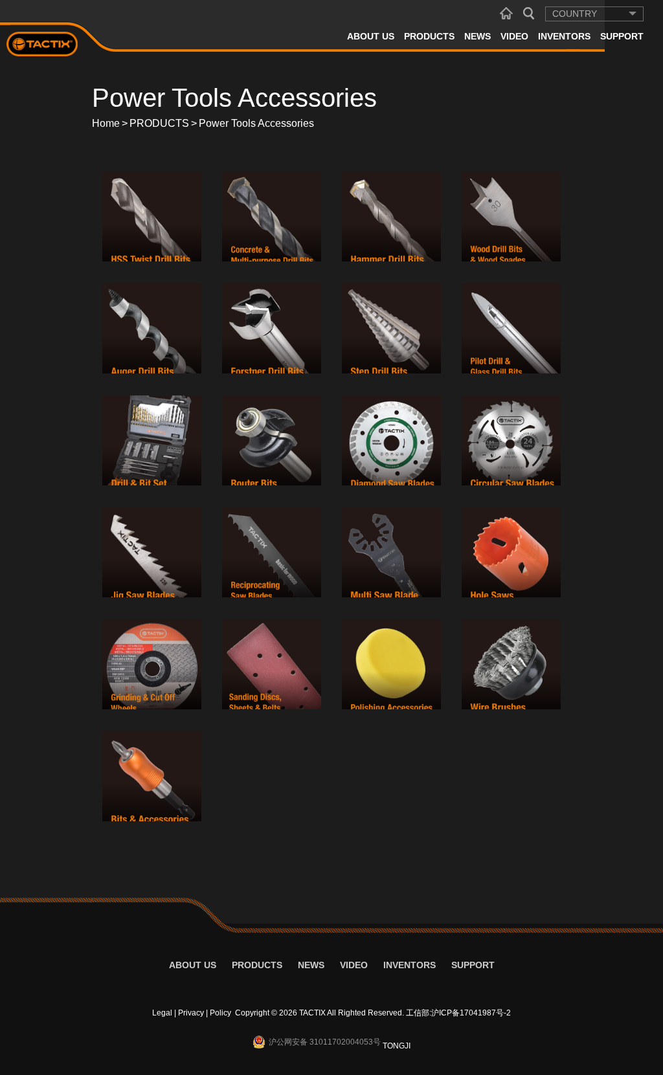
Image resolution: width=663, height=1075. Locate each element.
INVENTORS (564, 36)
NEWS (477, 36)
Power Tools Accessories (256, 123)
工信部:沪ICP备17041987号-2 (458, 1012)
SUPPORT (622, 36)
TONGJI (396, 1045)
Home (106, 123)
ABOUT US (370, 36)
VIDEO (514, 36)
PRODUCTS (429, 36)
